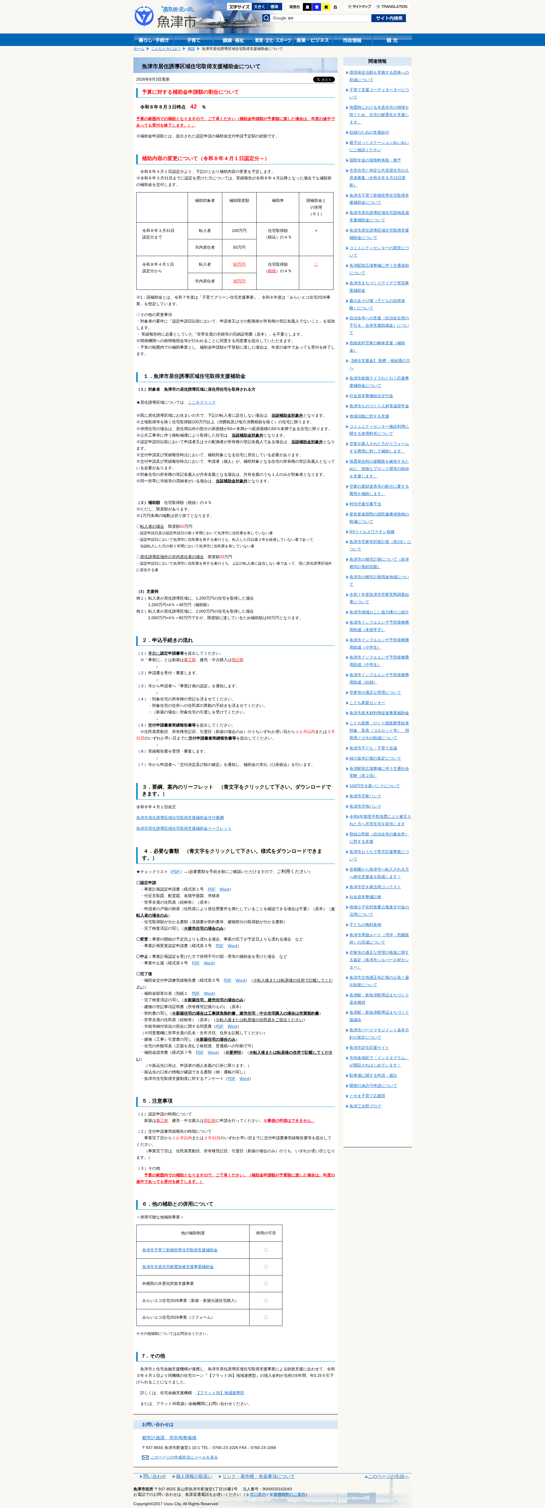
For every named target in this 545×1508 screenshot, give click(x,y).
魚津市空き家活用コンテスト (375, 887)
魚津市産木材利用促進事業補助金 (379, 713)
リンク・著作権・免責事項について (258, 1476)
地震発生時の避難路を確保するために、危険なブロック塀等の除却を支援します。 (379, 468)
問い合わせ (154, 1476)
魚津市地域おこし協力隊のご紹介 (379, 612)
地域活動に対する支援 (369, 416)
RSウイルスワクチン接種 (372, 531)
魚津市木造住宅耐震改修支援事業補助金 (178, 1266)
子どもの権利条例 (365, 924)
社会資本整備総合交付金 (371, 395)
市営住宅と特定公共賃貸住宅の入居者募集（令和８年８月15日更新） (379, 177)
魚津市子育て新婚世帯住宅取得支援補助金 (180, 1250)
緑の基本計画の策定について (375, 758)
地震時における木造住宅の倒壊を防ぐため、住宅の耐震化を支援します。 (379, 114)
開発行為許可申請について (373, 1085)
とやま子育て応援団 (367, 1096)
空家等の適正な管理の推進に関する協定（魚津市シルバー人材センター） (379, 959)
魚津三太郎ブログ (365, 1106)
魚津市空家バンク (365, 796)
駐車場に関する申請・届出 (373, 1075)
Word (224, 889)
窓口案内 (258, 1494)
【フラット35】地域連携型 (220, 1392)
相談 (191, 49)
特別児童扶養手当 (365, 504)
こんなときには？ (166, 49)
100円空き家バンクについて (374, 786)
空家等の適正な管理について (375, 692)
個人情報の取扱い (194, 1476)
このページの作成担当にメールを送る (184, 1457)
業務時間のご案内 (289, 1494)
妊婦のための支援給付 (369, 132)
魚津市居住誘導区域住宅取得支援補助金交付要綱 (180, 817)
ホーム (138, 49)
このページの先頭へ (388, 1476)
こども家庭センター (367, 702)
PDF (176, 871)
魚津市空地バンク (365, 806)
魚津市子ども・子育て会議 (373, 748)
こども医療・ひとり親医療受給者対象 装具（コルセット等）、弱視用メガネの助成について (379, 730)
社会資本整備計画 (365, 897)
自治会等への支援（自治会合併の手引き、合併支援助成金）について (379, 325)
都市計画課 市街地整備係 (169, 1437)
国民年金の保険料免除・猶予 (375, 160)
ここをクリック (202, 402)
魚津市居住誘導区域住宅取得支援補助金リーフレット (184, 828)
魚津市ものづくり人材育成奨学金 (379, 406)
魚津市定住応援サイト (369, 1047)
